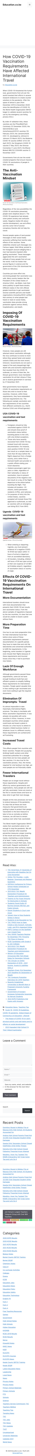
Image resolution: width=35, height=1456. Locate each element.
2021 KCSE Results (10, 1248)
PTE (14, 1222)
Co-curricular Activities (11, 1270)
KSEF (5, 1350)
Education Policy (9, 1289)
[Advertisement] (17, 27)
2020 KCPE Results (10, 1238)
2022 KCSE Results (10, 1251)
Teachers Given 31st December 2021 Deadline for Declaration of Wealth (20, 972)
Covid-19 (8, 1010)
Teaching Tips (23, 1007)
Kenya (5, 1340)
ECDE (5, 1279)
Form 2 (5, 1305)
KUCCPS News (8, 1359)
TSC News (7, 1423)
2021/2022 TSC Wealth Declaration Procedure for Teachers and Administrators (18, 893)
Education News (11, 1007)
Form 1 (5, 1302)
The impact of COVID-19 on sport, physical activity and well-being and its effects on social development (17, 1021)
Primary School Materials (12, 1388)
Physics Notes (8, 1381)
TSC (4, 1416)
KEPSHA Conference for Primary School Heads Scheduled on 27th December (20, 886)
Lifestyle (26, 1016)
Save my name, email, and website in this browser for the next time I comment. (18, 1087)
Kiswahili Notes (8, 1343)
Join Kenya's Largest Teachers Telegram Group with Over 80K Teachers (16, 1214)
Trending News (8, 1413)
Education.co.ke (12, 4)
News (5, 1378)
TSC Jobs (6, 1420)
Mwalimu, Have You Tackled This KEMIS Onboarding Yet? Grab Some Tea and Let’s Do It (16, 1157)
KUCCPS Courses (9, 1356)
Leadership (7, 1372)
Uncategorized (8, 1432)
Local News (7, 1375)
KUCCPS (6, 1353)
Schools (6, 1397)
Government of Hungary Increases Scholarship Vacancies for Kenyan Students (20, 994)
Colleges (6, 1273)
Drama (5, 1276)
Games (5, 1315)
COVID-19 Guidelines (21, 1010)
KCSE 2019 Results (10, 1334)
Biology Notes (8, 1254)
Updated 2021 (8, 1439)
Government (7, 1318)
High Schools (8, 1324)
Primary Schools (9, 1391)
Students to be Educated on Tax (20, 920)
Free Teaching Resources (12, 1311)
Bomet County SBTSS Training (14, 1257)
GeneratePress (17, 1453)
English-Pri (7, 1299)
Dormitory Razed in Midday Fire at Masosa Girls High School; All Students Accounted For (17, 1130)
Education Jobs (8, 1283)
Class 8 (5, 1267)
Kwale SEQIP (7, 1365)
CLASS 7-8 (15, 1220)
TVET (5, 1429)
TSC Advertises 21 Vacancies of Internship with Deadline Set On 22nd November (20, 872)
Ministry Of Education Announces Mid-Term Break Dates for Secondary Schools (18, 956)
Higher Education (9, 1327)
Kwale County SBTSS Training (14, 1362)
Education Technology (11, 1295)
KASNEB (9, 1222)
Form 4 (5, 1308)
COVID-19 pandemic (10, 1013)
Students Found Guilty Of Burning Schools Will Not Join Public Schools (18, 905)
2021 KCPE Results (10, 1244)
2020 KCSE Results (10, 1241)
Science (6, 1401)
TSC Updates (8, 1426)
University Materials (10, 1436)
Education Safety (9, 1292)
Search (5, 1107)
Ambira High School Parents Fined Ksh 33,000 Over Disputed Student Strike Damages (17, 1138)
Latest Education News (11, 1369)
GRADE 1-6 (24, 1220)
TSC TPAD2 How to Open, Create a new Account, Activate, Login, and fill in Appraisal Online (20, 925)
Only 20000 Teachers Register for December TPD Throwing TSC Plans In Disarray (19, 936)
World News (7, 1442)
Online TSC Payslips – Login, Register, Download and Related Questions (20, 879)
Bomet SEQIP (8, 1260)
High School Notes (10, 1321)
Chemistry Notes (9, 1264)
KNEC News (7, 1346)
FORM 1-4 (6, 1220)
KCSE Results (8, 1337)
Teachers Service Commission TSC (16, 1404)
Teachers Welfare (9, 1407)
